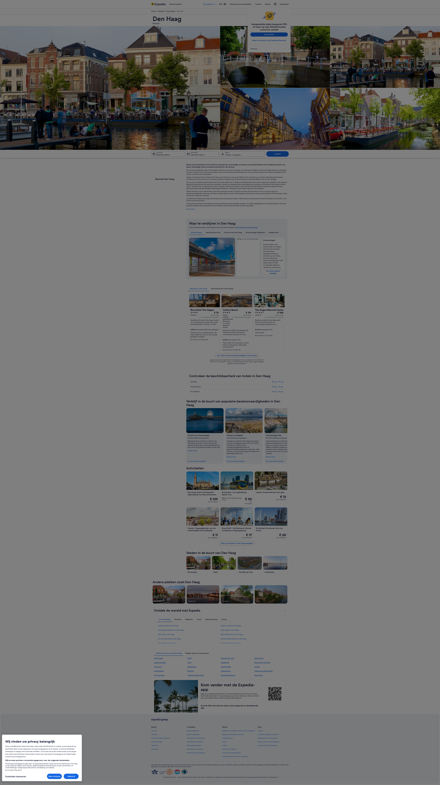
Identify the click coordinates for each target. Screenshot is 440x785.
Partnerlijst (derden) (13, 770)
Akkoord (71, 776)
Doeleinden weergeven (15, 776)
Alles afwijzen (54, 776)
